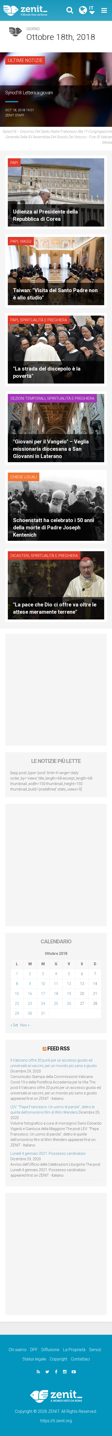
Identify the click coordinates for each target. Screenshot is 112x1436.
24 (43, 1003)
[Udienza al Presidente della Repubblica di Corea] (56, 192)
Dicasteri (19, 555)
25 (56, 1003)
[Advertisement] (56, 690)
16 (30, 994)
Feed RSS (58, 1048)
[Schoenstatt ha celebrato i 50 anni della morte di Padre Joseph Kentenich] (56, 506)
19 (69, 994)
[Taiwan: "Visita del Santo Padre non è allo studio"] (56, 270)
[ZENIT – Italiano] (31, 10)
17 (43, 994)
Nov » (24, 1025)
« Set (14, 1025)
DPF (34, 1349)
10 (43, 984)
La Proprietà (74, 1349)
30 (30, 1013)
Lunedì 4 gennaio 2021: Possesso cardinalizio (48, 1153)
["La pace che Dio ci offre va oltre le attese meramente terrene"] (56, 585)
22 (17, 1003)
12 (69, 984)
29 (17, 1013)
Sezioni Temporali (27, 398)
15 (17, 994)
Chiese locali (23, 477)
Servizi (95, 1349)
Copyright (58, 1359)
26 (69, 1003)
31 (43, 1013)
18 (56, 994)
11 (56, 984)
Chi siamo (18, 1349)
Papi (14, 162)
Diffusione (50, 1349)
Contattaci (80, 1359)
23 (30, 1003)
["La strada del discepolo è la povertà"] (56, 349)
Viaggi (25, 241)
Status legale (34, 1359)
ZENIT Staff (14, 115)
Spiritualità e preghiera (43, 320)
